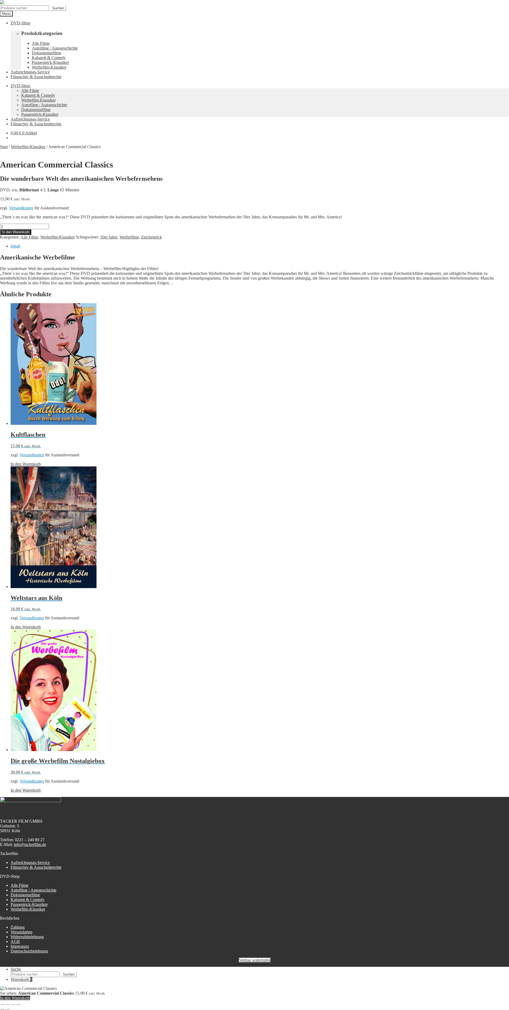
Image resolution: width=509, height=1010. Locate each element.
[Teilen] (13, 1004)
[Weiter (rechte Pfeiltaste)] (7, 1009)
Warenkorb (21, 979)
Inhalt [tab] (15, 246)
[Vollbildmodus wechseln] (7, 1004)
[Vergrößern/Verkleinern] (2, 1004)
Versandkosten (21, 208)
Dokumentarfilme (46, 53)
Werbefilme (129, 237)
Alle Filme (41, 43)
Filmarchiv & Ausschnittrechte (36, 76)
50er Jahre (108, 237)
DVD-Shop (20, 23)
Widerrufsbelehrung (27, 936)
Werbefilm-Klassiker (49, 67)
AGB (15, 941)
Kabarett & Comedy (49, 57)
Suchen (58, 8)
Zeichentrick (151, 237)
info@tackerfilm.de (30, 844)
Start (4, 146)
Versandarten (21, 932)
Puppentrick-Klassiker (50, 62)
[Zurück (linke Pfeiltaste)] (2, 1009)
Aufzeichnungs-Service (30, 72)
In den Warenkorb (15, 232)
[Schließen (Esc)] (18, 1004)
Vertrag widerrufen (254, 960)
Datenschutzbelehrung (29, 951)
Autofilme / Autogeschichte (55, 48)
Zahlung (18, 927)
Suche (16, 969)
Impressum (20, 946)
